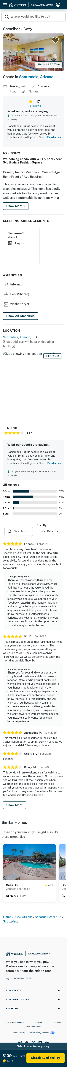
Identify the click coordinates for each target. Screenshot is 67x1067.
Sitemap (39, 1022)
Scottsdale (28, 76)
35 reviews (34, 105)
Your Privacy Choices (39, 1032)
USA (17, 917)
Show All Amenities (20, 316)
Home (7, 917)
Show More (14, 805)
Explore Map (52, 355)
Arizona (46, 76)
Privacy (58, 1022)
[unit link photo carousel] (29, 861)
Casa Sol (12, 885)
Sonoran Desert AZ (48, 917)
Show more (14, 206)
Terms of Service (33, 1026)
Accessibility (18, 1032)
